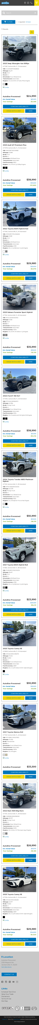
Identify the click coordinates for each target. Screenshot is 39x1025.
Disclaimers (5, 996)
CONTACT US (9, 974)
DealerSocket (17, 1019)
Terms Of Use (6, 999)
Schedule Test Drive (8, 992)
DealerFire (4, 1019)
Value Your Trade (7, 994)
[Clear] (28, 22)
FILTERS (9, 22)
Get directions (6, 967)
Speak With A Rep (14, 111)
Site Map (4, 1001)
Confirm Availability (19, 106)
